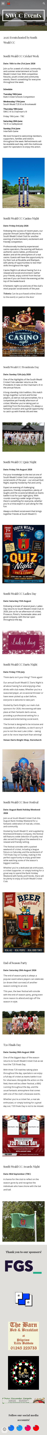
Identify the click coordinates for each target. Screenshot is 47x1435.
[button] (3, 3)
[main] (23, 15)
